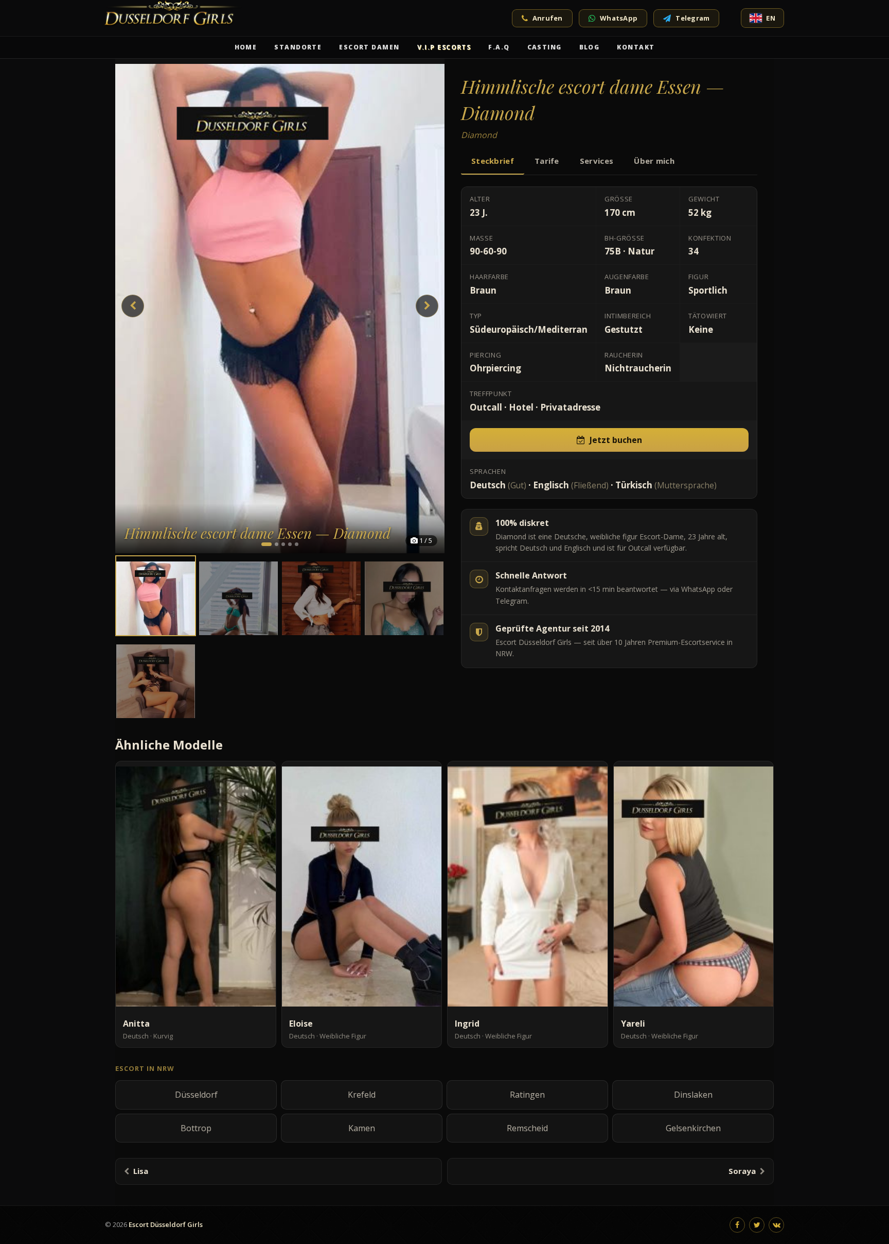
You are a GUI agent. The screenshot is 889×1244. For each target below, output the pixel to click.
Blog (589, 47)
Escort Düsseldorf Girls (166, 1224)
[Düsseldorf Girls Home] (174, 18)
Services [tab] (596, 161)
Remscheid (527, 1128)
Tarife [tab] (547, 161)
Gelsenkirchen (693, 1128)
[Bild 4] (290, 544)
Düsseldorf (196, 1094)
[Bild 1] (266, 544)
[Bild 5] (296, 544)
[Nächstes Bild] (427, 306)
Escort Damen (369, 47)
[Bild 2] (276, 544)
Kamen (361, 1128)
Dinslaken (693, 1094)
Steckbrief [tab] (492, 161)
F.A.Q (498, 47)
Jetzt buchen (616, 440)
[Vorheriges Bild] (132, 306)
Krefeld (362, 1094)
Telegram (692, 18)
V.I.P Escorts (444, 47)
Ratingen (527, 1094)
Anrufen (547, 18)
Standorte (298, 47)
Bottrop (196, 1128)
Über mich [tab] (654, 161)
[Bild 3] (283, 544)
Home (246, 47)
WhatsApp (618, 18)
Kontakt (635, 47)
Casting (544, 47)
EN (770, 18)
